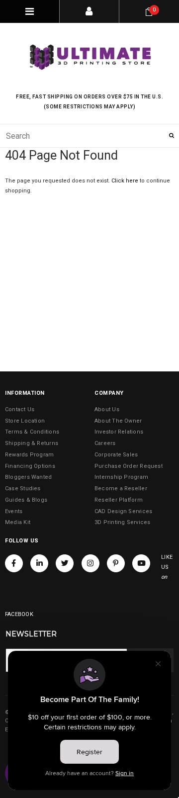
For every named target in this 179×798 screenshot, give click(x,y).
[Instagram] (90, 563)
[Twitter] (65, 563)
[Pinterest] (116, 563)
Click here (125, 180)
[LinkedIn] (39, 563)
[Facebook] (14, 563)
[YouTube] (141, 563)
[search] (89, 135)
